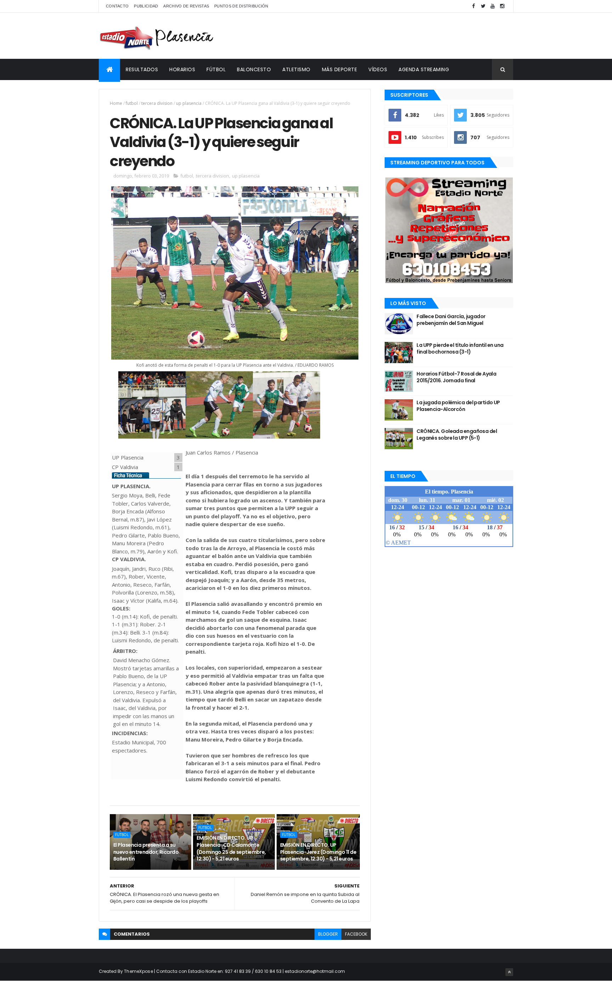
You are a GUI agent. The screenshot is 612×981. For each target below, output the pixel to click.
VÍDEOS (377, 69)
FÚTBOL (216, 69)
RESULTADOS (142, 69)
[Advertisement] (384, 36)
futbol (132, 103)
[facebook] (473, 6)
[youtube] (493, 6)
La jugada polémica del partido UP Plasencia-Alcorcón (458, 406)
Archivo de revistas (186, 6)
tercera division (156, 103)
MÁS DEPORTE (339, 69)
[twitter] (483, 6)
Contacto (117, 6)
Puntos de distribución (241, 6)
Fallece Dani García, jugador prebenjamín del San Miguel (450, 320)
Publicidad (146, 6)
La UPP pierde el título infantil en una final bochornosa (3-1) (459, 349)
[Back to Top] (509, 972)
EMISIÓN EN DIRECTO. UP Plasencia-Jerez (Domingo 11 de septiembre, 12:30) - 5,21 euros (318, 851)
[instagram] (502, 6)
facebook (356, 934)
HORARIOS (182, 69)
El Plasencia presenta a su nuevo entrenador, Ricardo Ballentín (145, 851)
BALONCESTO (254, 69)
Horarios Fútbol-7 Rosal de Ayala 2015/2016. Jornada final (456, 377)
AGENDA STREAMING (423, 69)
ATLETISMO (296, 69)
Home (116, 103)
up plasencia (189, 103)
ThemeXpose (138, 971)
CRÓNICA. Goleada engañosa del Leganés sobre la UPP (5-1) (456, 435)
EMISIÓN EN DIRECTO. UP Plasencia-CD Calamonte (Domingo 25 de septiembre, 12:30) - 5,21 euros (231, 848)
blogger (328, 934)
